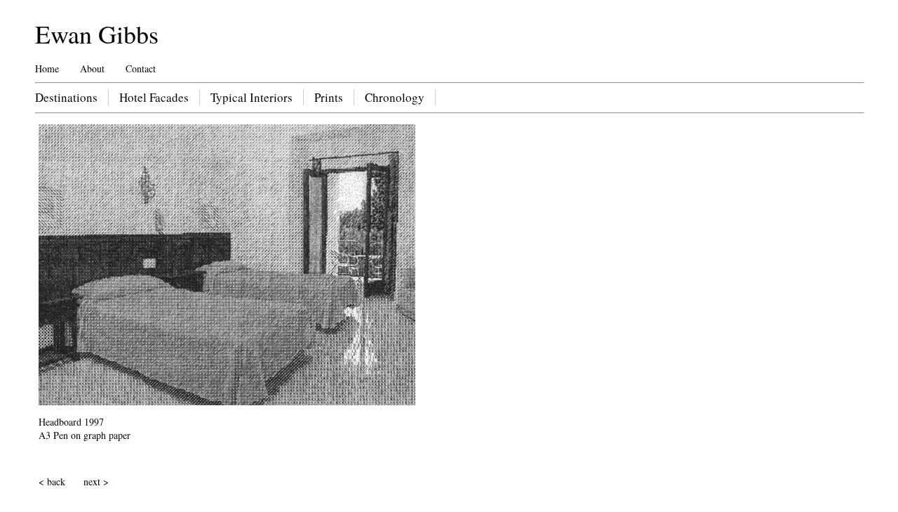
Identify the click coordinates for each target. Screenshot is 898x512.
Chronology (394, 97)
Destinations (66, 97)
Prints (328, 97)
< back (52, 481)
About (92, 68)
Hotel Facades (154, 97)
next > (96, 481)
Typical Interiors (251, 97)
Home (47, 68)
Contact (141, 68)
